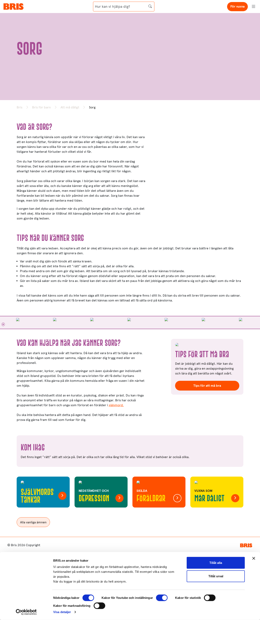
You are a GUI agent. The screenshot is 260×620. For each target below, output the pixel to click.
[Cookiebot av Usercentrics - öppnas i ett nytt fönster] (26, 612)
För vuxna (237, 6)
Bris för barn (41, 107)
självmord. (116, 405)
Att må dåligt (70, 107)
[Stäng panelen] (253, 558)
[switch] (162, 598)
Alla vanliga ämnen (33, 522)
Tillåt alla (215, 562)
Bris (19, 107)
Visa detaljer (62, 612)
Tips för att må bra (207, 386)
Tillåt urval (215, 576)
